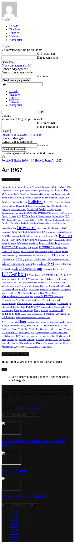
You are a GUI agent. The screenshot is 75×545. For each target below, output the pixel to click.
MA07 (37, 282)
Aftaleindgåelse (37, 191)
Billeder (14, 33)
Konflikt (16, 251)
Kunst (50, 251)
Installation (33, 243)
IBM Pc (33, 239)
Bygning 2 (54, 198)
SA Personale (37, 314)
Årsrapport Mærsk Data (35, 347)
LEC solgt (30, 279)
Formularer (15, 223)
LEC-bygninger (24, 259)
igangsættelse (60, 240)
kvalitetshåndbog (9, 256)
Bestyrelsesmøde (62, 194)
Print (68, 306)
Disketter (23, 213)
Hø (56, 236)
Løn (19, 283)
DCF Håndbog (57, 206)
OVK (42, 303)
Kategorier (15, 39)
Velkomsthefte (25, 343)
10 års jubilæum (9, 187)
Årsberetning (7, 346)
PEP (23, 306)
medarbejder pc (41, 286)
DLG (29, 213)
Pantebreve (63, 303)
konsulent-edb (27, 251)
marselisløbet (62, 282)
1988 (13, 512)
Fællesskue (26, 223)
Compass (11, 206)
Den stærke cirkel (18, 209)
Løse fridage (27, 283)
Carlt (57, 202)
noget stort (58, 297)
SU (42, 326)
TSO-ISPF (62, 332)
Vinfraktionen (50, 343)
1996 (13, 540)
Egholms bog (58, 216)
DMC (34, 213)
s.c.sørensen (54, 310)
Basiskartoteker (36, 194)
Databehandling (43, 206)
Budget (45, 198)
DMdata (42, 212)
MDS (31, 286)
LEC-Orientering (27, 268)
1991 (13, 519)
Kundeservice (41, 251)
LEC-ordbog (61, 263)
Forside (13, 26)
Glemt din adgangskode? (17, 65)
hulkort (24, 236)
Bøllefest (35, 201)
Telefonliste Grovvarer (39, 329)
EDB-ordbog (28, 216)
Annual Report (63, 190)
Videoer (14, 36)
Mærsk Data (39, 293)
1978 (13, 515)
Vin (42, 343)
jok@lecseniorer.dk (28, 407)
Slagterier (20, 318)
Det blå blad (32, 209)
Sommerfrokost (43, 318)
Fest (4, 219)
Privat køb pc (7, 310)
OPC (43, 300)
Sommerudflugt (14, 321)
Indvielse (12, 243)
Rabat (16, 310)
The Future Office (10, 332)
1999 (13, 522)
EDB (19, 216)
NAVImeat (24, 297)
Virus (60, 343)
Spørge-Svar (48, 322)
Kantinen (45, 247)
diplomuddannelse (10, 213)
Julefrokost (10, 247)
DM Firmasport (53, 213)
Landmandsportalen (26, 256)
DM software (66, 213)
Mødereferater (10, 296)
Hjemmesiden (13, 236)
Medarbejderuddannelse (60, 286)
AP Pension (7, 194)
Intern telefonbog (49, 243)
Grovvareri (6, 232)
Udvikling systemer (35, 340)
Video (36, 343)
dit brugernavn (46, 53)
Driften (5, 216)
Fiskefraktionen (14, 220)
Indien (4, 243)
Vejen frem (64, 339)
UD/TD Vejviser (22, 336)
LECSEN (21, 279)
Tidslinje (14, 29)
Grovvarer (26, 227)
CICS (4, 206)
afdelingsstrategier (21, 191)
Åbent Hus (67, 343)
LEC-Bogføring (9, 259)
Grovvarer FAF (59, 228)
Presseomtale (59, 307)
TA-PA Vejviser (61, 326)
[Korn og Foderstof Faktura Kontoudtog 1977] (11, 433)
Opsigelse (50, 300)
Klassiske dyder (60, 247)
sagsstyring (26, 314)
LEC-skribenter (34, 275)
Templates (68, 329)
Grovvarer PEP (19, 231)
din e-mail (43, 76)
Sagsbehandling (11, 313)
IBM (4, 240)
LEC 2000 (60, 274)
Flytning (48, 220)
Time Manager (26, 332)
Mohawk (44, 290)
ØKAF (50, 346)
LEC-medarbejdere (17, 263)
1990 (13, 533)
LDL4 (38, 256)
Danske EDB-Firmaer (25, 206)
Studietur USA (33, 326)
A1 (11, 191)
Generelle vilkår (9, 228)
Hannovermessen (64, 232)
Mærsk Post (50, 293)
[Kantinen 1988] (11, 463)
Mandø (51, 283)
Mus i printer (65, 290)
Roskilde (44, 310)
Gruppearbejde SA (36, 232)
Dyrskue (12, 216)
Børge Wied (48, 202)
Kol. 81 (7, 251)
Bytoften (15, 202)
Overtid (36, 303)
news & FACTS (43, 296)
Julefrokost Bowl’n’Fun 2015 (25, 497)
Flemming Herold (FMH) (33, 220)
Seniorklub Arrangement (57, 313)
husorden (50, 236)
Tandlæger (6, 329)
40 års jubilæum (59, 187)
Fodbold (69, 220)
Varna (55, 340)
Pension (16, 307)
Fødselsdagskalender (40, 223)
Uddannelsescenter (38, 336)
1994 (13, 536)
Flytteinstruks (59, 220)
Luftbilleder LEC (9, 283)
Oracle (58, 300)
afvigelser (49, 191)
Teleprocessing (57, 329)
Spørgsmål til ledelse (63, 322)
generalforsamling (58, 223)
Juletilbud (22, 247)
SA (61, 310)
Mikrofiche (34, 290)
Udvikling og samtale (16, 340)
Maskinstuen (22, 286)
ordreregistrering (9, 303)
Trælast (53, 333)
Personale (32, 306)
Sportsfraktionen (34, 322)
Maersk (44, 282)
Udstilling (51, 336)
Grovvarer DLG (44, 228)
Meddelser (6, 290)
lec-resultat (47, 269)
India (68, 239)
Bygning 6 (6, 202)
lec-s (63, 269)
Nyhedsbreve (8, 299)
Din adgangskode (47, 57)
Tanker (15, 329)
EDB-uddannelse (43, 216)
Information (22, 243)
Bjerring (20, 198)
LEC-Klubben (39, 259)
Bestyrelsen (49, 194)
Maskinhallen (9, 286)
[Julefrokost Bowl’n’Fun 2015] (11, 489)
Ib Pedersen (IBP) (45, 240)
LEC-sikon (14, 274)
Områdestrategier (32, 300)
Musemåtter (53, 290)
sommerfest (30, 318)
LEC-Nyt (46, 263)
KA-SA (35, 247)
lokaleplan (50, 279)
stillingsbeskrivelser (10, 326)
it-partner (65, 243)
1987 (13, 526)
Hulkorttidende (38, 236)
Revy (37, 310)
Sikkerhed (8, 317)
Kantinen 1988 (13, 471)
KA (29, 247)
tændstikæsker (8, 336)
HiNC (4, 236)
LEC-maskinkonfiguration (58, 259)
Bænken (23, 202)
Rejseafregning (26, 310)
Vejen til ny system (10, 343)
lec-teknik (47, 275)
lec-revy (57, 269)
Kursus (65, 251)
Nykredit (20, 300)
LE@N (45, 255)
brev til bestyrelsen (33, 198)
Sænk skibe (49, 326)
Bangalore (24, 194)
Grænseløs (50, 232)
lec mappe (11, 279)
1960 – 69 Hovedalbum (36, 160)
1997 (13, 529)
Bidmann (12, 198)
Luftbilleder (60, 279)
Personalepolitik (45, 307)
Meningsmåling (20, 289)
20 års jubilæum (24, 187)
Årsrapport (19, 346)
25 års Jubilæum (41, 187)
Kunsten (57, 251)
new (31, 297)
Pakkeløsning (52, 303)
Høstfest (65, 235)
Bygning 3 (64, 197)
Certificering (65, 202)
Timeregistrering (42, 333)
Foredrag (6, 223)
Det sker (42, 209)
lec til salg (40, 279)
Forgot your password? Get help (21, 134)
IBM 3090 (11, 240)
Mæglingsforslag (25, 293)
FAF (67, 216)
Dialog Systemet (54, 209)
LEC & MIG (63, 255)
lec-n (35, 264)
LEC (53, 255)
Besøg (4, 198)
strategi (23, 325)
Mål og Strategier (9, 293)
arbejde (15, 194)
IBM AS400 (22, 239)
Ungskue (48, 340)
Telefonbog (23, 329)
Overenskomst (24, 303)
